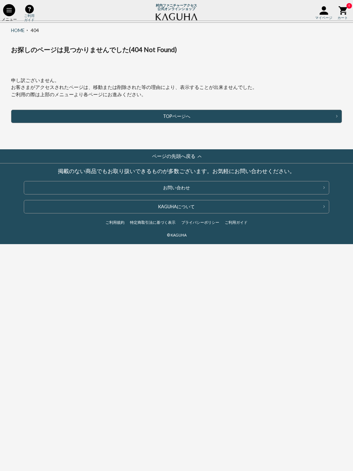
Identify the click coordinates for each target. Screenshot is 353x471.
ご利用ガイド (236, 222)
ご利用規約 (114, 222)
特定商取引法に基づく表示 (152, 222)
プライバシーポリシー (200, 222)
